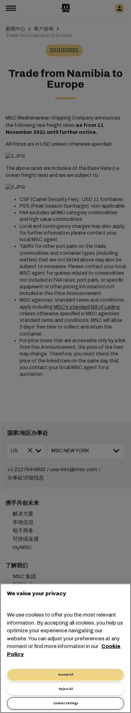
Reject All (66, 689)
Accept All (65, 674)
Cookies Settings (65, 703)
